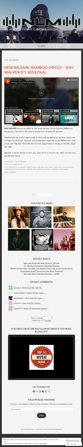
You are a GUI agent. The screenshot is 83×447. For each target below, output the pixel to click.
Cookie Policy (43, 443)
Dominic (16, 287)
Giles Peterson (68, 167)
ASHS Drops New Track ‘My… (32, 287)
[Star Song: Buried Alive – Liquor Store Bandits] (42, 240)
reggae (29, 169)
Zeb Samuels (64, 169)
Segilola (40, 169)
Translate (48, 320)
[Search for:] (41, 195)
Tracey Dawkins (20, 161)
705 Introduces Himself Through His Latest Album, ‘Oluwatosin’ (41, 271)
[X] (37, 391)
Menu (43, 46)
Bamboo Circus (31, 167)
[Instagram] (40, 391)
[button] (36, 372)
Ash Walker (22, 167)
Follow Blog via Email (41, 399)
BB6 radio (41, 167)
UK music (47, 169)
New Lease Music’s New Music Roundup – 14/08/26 (41, 274)
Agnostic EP (12, 167)
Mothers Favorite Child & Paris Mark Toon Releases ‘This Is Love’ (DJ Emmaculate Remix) (41, 268)
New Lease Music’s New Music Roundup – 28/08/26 (41, 263)
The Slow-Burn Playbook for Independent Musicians (41, 266)
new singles (17, 164)
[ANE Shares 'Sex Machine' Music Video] (64, 240)
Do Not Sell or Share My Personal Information (49, 429)
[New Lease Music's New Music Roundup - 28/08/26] (19, 217)
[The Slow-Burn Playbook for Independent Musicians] (64, 217)
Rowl (35, 169)
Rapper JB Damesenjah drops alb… (36, 308)
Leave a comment (10, 172)
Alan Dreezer (18, 298)
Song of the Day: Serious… (31, 303)
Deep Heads (58, 167)
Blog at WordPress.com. (28, 429)
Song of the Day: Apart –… (36, 293)
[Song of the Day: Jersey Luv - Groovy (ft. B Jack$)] (19, 240)
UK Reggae (55, 169)
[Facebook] (34, 391)
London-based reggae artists (15, 169)
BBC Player (49, 167)
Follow (41, 415)
